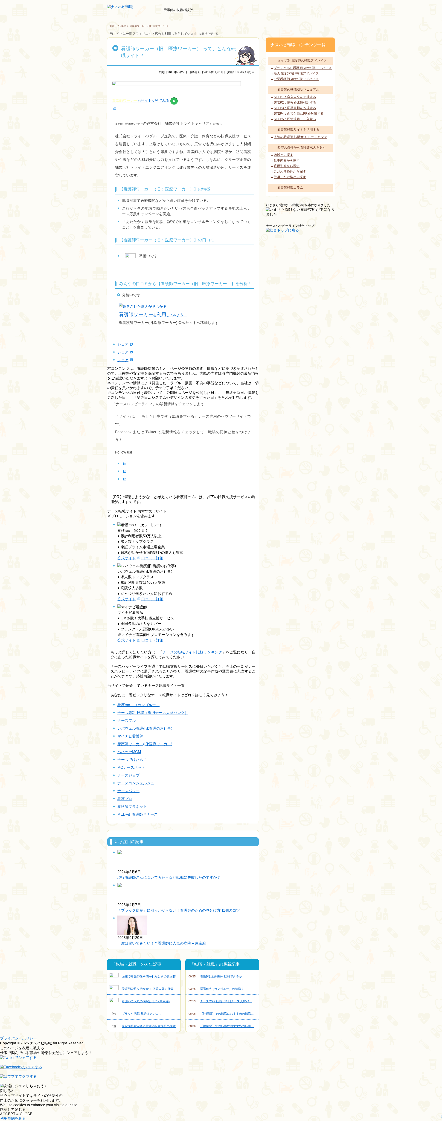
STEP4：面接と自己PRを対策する (299, 113)
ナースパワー (128, 791)
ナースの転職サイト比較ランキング (192, 652)
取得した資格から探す (290, 177)
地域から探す (283, 155)
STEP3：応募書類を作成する (295, 108)
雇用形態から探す (287, 166)
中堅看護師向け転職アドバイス (296, 79)
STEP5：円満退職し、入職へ (295, 119)
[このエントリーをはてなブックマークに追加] (18, 1079)
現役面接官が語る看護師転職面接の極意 (144, 1026)
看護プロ (124, 799)
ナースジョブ (128, 775)
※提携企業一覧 (208, 33)
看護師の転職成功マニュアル (298, 89)
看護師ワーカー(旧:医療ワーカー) (144, 744)
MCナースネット (131, 767)
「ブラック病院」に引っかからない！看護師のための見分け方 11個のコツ (178, 910)
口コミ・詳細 (152, 558)
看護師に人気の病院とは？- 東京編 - (146, 1001)
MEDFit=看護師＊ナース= (138, 814)
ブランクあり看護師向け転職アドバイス (303, 68)
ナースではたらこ (132, 760)
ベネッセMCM (129, 752)
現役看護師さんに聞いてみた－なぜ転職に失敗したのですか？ (169, 877)
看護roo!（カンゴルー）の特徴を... (218, 989)
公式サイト (126, 558)
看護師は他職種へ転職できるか (215, 976)
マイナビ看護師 (130, 736)
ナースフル (126, 720)
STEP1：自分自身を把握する (295, 97)
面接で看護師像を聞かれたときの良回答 (149, 976)
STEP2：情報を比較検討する (295, 102)
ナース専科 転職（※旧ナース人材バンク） (152, 713)
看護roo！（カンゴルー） (138, 705)
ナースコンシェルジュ (135, 783)
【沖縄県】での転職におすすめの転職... (221, 1013)
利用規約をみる (13, 1118)
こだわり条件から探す (290, 171)
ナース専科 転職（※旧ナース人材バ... (220, 1001)
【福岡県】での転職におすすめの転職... (221, 1026)
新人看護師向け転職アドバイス (296, 73)
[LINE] (124, 479)
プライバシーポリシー (18, 1038)
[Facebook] (124, 463)
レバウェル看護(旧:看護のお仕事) (144, 728)
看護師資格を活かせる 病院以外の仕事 (148, 989)
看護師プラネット (132, 807)
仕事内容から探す (287, 160)
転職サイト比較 (118, 26)
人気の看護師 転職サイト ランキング (300, 137)
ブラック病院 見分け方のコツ (137, 1013)
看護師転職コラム (290, 187)
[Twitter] (124, 471)
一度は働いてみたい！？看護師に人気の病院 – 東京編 (161, 943)
